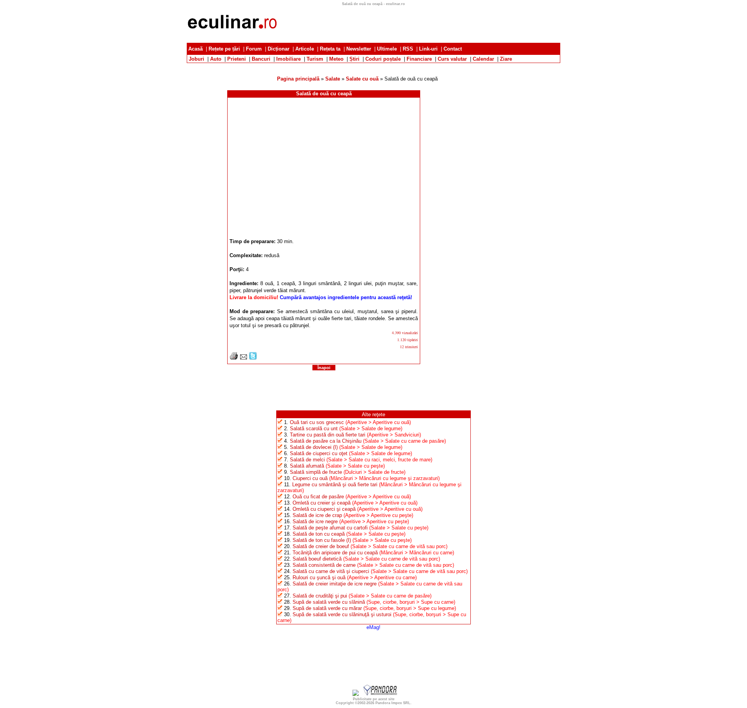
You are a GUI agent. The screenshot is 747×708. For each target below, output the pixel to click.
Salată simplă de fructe (316, 472)
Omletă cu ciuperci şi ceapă (324, 509)
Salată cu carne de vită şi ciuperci (331, 571)
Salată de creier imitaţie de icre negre (335, 584)
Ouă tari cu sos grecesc (317, 422)
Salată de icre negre (315, 521)
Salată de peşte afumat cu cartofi (330, 528)
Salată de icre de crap (317, 515)
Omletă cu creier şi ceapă (322, 503)
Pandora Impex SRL (392, 703)
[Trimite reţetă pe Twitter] (253, 358)
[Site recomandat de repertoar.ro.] (355, 694)
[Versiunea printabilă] (234, 358)
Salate (332, 79)
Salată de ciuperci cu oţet (318, 453)
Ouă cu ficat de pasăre (318, 496)
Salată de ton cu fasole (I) (322, 540)
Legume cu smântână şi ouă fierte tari (334, 484)
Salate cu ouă (362, 79)
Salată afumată (307, 466)
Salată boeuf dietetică (317, 559)
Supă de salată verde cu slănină (329, 602)
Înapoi (324, 367)
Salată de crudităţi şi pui (320, 596)
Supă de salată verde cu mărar (327, 608)
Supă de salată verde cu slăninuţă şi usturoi (342, 614)
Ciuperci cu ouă (310, 478)
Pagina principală (298, 79)
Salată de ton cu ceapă (319, 534)
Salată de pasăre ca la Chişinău (325, 441)
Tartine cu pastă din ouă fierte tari (327, 435)
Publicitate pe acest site (374, 699)
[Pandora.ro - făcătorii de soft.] (380, 694)
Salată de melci (307, 460)
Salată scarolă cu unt (314, 428)
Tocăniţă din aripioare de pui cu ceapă (335, 553)
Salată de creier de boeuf (321, 546)
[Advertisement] (373, 66)
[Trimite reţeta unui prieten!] (243, 358)
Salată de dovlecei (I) (314, 447)
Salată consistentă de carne (324, 565)
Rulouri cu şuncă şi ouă (319, 577)
